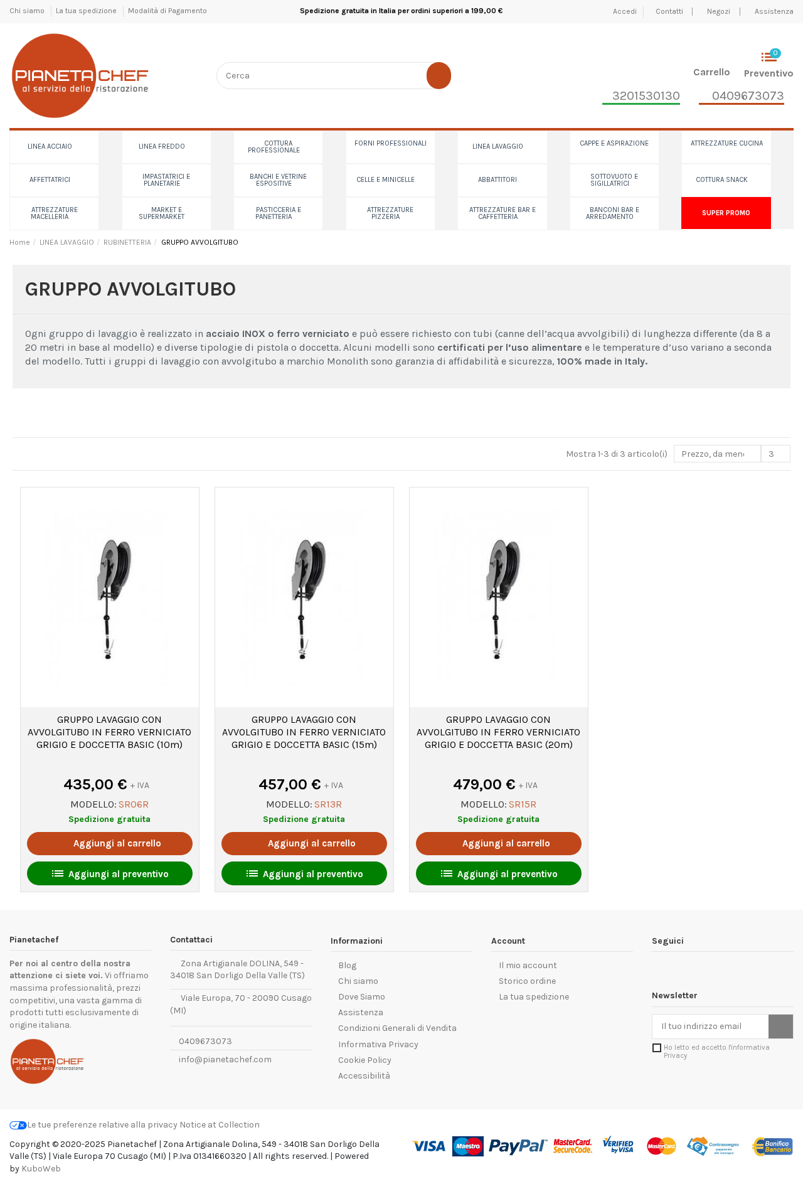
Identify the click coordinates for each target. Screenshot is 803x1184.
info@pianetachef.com (225, 1059)
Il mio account (528, 965)
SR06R (134, 804)
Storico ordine (527, 981)
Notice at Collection (219, 1124)
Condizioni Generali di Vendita (397, 1028)
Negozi (718, 11)
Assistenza (774, 11)
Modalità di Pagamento (167, 10)
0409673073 (204, 1041)
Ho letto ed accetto (717, 1051)
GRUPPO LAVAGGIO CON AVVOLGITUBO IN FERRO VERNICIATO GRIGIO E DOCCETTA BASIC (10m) (109, 731)
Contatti (670, 11)
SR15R (522, 804)
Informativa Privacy (378, 1044)
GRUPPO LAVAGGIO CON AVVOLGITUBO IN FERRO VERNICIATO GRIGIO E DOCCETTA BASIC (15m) (304, 731)
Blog (347, 965)
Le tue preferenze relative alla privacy (102, 1124)
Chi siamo (27, 10)
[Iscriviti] (780, 1026)
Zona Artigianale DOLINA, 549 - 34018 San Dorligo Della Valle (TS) (237, 969)
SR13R (328, 804)
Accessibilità (364, 1075)
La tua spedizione (87, 10)
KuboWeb (41, 1168)
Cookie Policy (364, 1060)
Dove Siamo (361, 996)
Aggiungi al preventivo (109, 873)
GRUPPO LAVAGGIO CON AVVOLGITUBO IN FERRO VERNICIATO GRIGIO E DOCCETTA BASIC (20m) (498, 731)
